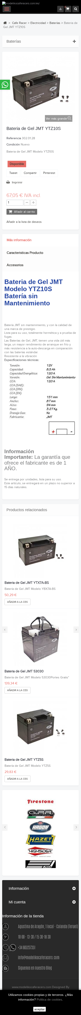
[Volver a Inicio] (5, 23)
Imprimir (17, 182)
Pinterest (49, 173)
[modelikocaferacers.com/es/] (40, 4)
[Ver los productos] (40, 801)
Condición (13, 144)
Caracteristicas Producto (25, 253)
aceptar (39, 1009)
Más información (19, 240)
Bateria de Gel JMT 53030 (24, 671)
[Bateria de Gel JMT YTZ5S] (40, 728)
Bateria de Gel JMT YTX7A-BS (27, 583)
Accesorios (15, 265)
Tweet (13, 173)
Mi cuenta (17, 902)
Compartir (30, 173)
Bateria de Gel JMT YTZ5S (24, 760)
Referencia (13, 138)
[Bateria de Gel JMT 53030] (40, 639)
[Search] (75, 9)
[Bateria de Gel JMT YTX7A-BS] (40, 551)
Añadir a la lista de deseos (24, 222)
